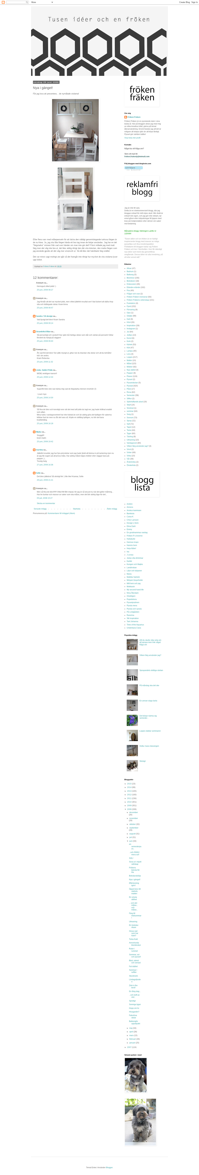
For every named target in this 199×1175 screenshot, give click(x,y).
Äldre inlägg (112, 509)
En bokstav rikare (133, 926)
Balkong (130, 275)
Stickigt (142, 761)
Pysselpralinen (133, 602)
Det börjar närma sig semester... (148, 717)
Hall (128, 319)
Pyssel (129, 379)
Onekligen (131, 596)
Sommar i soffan (133, 971)
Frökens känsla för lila (134, 870)
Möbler (130, 367)
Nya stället (131, 370)
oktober (132, 824)
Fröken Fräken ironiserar (137, 297)
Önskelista (131, 465)
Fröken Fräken (133, 117)
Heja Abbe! (131, 548)
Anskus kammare (134, 510)
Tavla (129, 430)
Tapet (129, 427)
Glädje (129, 316)
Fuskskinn (131, 303)
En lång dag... (135, 991)
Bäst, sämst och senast (135, 961)
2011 (129, 798)
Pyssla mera (132, 605)
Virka (129, 456)
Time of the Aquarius (135, 625)
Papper (130, 373)
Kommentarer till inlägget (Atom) (61, 513)
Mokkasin (131, 586)
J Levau (130, 555)
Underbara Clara (134, 628)
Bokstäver (131, 281)
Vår (128, 459)
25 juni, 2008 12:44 (45, 377)
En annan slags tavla (148, 701)
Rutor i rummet (133, 950)
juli (130, 837)
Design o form (133, 523)
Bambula (130, 513)
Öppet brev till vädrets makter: (135, 891)
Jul (128, 332)
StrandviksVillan (43, 332)
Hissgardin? (134, 1012)
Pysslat (130, 386)
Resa (129, 392)
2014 (129, 787)
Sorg (129, 414)
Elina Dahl (131, 526)
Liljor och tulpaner (134, 571)
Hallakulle (131, 539)
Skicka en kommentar (46, 503)
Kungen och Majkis (135, 564)
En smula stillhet (133, 898)
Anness (130, 507)
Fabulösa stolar (133, 1016)
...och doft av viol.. (134, 996)
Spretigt (132, 1001)
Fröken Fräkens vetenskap (138, 300)
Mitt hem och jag (134, 583)
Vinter (129, 452)
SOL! (131, 858)
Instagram (131, 329)
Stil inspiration (133, 618)
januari (132, 1043)
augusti (132, 834)
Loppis (129, 357)
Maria (129, 574)
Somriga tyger (135, 1004)
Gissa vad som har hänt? (133, 933)
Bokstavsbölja (135, 876)
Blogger (109, 1167)
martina (39, 450)
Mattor (129, 360)
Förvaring (131, 310)
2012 (129, 795)
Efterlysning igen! (134, 884)
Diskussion (131, 284)
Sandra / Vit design (44, 316)
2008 (129, 809)
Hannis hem (132, 545)
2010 (129, 802)
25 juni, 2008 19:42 (45, 441)
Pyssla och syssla (134, 609)
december (133, 812)
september (133, 828)
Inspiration (131, 325)
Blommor (130, 278)
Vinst (129, 449)
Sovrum (130, 417)
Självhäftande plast (135, 402)
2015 (129, 784)
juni (131, 841)
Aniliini (129, 504)
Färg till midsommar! (135, 915)
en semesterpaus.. (135, 846)
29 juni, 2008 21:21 (45, 480)
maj (131, 1028)
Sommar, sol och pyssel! (135, 956)
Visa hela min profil (132, 138)
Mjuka (38, 432)
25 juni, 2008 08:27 (45, 290)
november (133, 818)
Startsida (76, 509)
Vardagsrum (132, 443)
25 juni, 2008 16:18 (45, 423)
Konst (129, 338)
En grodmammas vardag (137, 532)
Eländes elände (133, 287)
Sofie (38, 473)
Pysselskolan (132, 383)
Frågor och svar (133, 294)
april (131, 1032)
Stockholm (133, 976)
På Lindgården (133, 612)
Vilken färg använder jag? (137, 446)
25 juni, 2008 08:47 (45, 308)
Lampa (130, 351)
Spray (129, 421)
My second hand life (135, 590)
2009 (129, 805)
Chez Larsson (133, 520)
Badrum (130, 271)
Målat (129, 363)
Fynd (129, 306)
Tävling (130, 436)
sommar (130, 411)
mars (131, 1035)
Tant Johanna (132, 621)
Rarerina (130, 615)
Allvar (129, 268)
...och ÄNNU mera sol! (134, 853)
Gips (129, 313)
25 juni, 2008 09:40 (45, 341)
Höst (129, 322)
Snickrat (130, 408)
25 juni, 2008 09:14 (45, 323)
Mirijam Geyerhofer (135, 580)
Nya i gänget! (134, 879)
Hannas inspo (133, 542)
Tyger (129, 433)
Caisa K (130, 517)
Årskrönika (131, 462)
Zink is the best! (133, 986)
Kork (129, 341)
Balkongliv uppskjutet (134, 1022)
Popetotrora (132, 599)
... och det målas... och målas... (133, 906)
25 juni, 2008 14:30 (45, 398)
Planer (129, 376)
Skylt (129, 405)
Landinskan (132, 567)
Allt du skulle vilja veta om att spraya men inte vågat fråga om (150, 642)
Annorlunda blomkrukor (135, 944)
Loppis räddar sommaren (150, 731)
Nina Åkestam (133, 593)
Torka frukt (133, 939)
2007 (129, 1047)
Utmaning (131, 440)
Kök (128, 348)
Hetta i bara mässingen (149, 746)
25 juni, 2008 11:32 (45, 362)
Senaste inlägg (40, 509)
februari (132, 1039)
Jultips (129, 335)
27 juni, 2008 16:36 (45, 465)
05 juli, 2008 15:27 (45, 498)
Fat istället (133, 966)
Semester (131, 395)
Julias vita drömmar (135, 558)
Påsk (129, 389)
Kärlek (129, 344)
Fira (128, 290)
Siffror (129, 398)
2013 (129, 791)
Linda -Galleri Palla (44, 370)
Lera (129, 354)
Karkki (129, 561)
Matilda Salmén (133, 577)
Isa (128, 552)
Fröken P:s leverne (135, 536)
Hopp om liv (134, 1008)
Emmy (129, 529)
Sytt (128, 424)
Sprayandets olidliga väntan (151, 670)
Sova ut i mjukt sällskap (135, 863)
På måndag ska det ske (149, 685)
